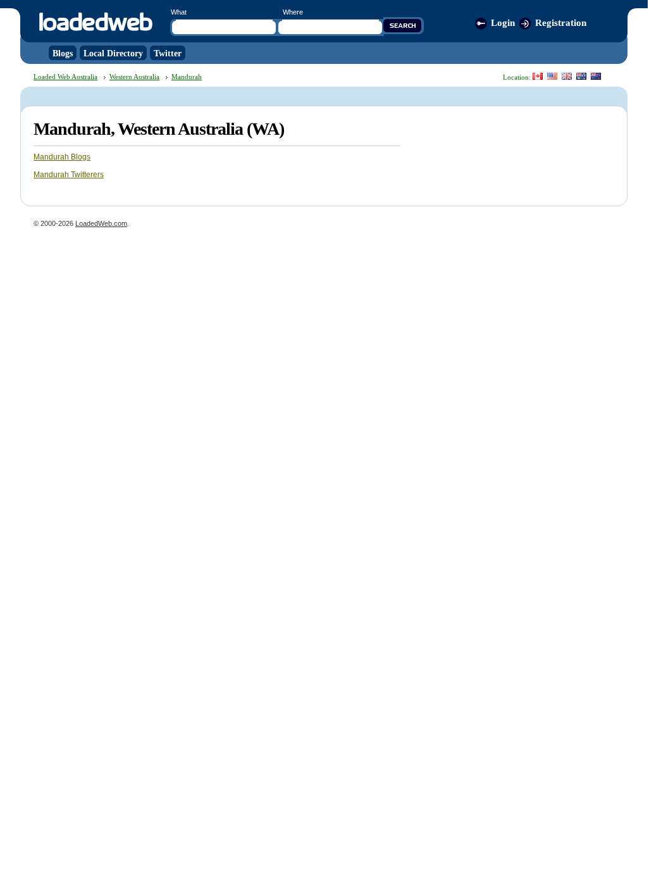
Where (293, 12)
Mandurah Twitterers (69, 174)
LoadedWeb (95, 22)
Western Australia (134, 76)
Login (503, 23)
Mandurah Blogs (62, 156)
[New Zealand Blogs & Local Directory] (596, 76)
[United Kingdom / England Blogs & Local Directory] (567, 76)
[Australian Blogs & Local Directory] (581, 76)
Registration (560, 23)
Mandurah (186, 76)
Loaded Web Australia (65, 76)
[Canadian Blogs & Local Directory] (538, 76)
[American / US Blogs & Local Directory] (552, 76)
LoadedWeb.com (101, 223)
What (179, 12)
